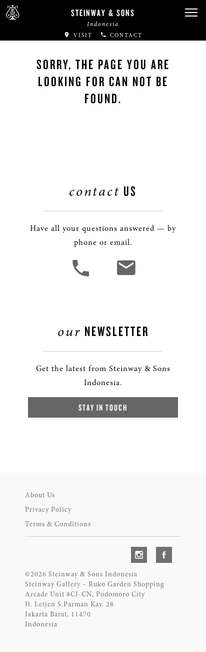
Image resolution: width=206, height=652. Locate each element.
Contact (125, 35)
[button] (191, 13)
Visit (81, 35)
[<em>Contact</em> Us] (125, 275)
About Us (40, 495)
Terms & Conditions (58, 524)
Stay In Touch (103, 407)
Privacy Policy (48, 509)
